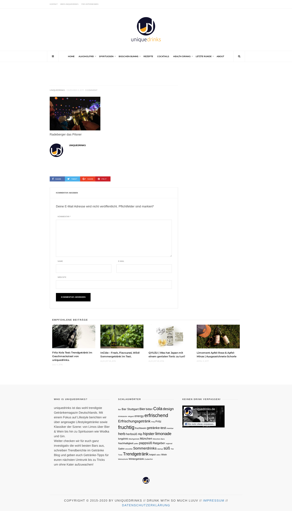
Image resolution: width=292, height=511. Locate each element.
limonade (163, 433)
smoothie (128, 449)
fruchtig (126, 427)
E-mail (121, 261)
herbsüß (131, 434)
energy (139, 416)
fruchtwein (140, 428)
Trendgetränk (136, 453)
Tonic (120, 455)
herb (121, 434)
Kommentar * (64, 216)
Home (71, 56)
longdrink (123, 438)
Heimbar (170, 428)
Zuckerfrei (148, 459)
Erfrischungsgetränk (134, 421)
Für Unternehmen (89, 4)
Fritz (158, 421)
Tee (172, 449)
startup (160, 449)
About (220, 56)
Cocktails (163, 56)
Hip (140, 434)
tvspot (152, 454)
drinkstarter (122, 416)
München (146, 438)
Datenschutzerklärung (146, 505)
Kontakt (54, 4)
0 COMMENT (91, 90)
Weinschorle (123, 459)
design (168, 409)
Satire (121, 448)
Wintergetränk (136, 459)
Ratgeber (159, 443)
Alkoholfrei (86, 56)
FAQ (153, 422)
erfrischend (156, 415)
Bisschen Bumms (128, 56)
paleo (136, 443)
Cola (157, 408)
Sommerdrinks (145, 448)
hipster (149, 433)
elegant (131, 416)
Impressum (213, 500)
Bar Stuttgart (130, 409)
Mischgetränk (134, 439)
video (158, 455)
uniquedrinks (57, 90)
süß (167, 448)
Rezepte (148, 56)
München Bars (159, 439)
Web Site (62, 277)
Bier (142, 409)
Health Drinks (182, 56)
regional (169, 443)
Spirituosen (106, 56)
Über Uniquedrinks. (69, 4)
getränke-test (156, 428)
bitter (149, 409)
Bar (119, 409)
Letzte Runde (204, 56)
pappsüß (145, 443)
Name (60, 261)
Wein (164, 454)
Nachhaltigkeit (125, 443)
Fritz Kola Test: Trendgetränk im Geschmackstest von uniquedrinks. (72, 356)
